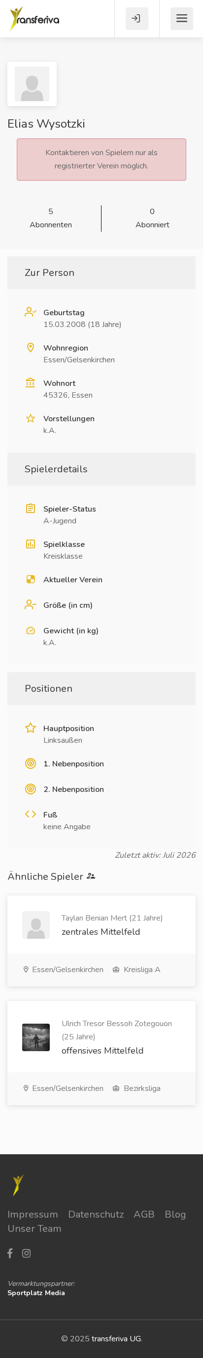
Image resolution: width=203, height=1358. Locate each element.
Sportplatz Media (36, 1293)
